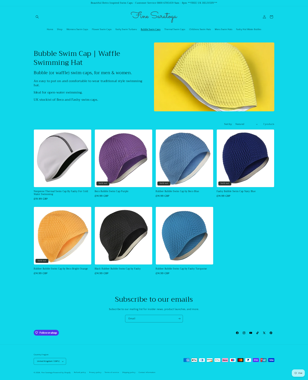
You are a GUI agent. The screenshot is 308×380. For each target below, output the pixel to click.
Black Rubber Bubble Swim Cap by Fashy (118, 268)
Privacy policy (95, 372)
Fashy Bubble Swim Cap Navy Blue (236, 191)
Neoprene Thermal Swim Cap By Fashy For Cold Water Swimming (61, 193)
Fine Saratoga (47, 373)
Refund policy (80, 372)
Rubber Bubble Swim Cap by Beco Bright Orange (61, 268)
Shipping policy (129, 372)
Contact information (147, 372)
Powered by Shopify (62, 373)
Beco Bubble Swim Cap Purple (111, 191)
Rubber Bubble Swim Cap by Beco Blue (177, 191)
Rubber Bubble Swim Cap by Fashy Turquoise (181, 268)
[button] (37, 16)
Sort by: (228, 124)
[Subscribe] (179, 318)
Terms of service (112, 372)
